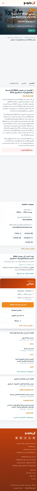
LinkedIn (16, 237)
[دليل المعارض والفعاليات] (27, 3)
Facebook (28, 233)
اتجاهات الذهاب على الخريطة (25, 273)
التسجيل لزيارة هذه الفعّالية (18, 304)
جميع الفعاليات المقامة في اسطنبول (24, 418)
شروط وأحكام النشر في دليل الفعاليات (26, 452)
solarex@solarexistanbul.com (22, 227)
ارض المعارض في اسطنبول (24, 26)
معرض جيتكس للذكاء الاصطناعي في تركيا (22, 394)
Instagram (27, 237)
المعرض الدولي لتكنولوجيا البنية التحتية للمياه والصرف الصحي (24, 360)
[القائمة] (3, 3)
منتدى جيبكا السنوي (28, 338)
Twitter (17, 233)
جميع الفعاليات (32, 446)
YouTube (28, 242)
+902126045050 (27, 219)
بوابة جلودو (33, 470)
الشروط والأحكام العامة (30, 488)
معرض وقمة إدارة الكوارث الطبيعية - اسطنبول (21, 384)
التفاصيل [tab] (31, 83)
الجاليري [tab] (24, 83)
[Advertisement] (18, 60)
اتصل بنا (33, 478)
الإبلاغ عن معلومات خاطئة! (27, 249)
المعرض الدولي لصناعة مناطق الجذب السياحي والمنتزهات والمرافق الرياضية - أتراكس (20, 406)
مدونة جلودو (32, 476)
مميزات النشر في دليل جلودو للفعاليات (26, 459)
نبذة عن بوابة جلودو (31, 472)
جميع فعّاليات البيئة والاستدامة (25, 372)
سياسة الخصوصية (18, 488)
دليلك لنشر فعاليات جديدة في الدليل (26, 462)
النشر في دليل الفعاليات (29, 449)
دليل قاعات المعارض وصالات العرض (26, 443)
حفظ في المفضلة (17, 310)
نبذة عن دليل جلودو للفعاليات (28, 456)
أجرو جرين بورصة (29, 348)
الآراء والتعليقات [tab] (14, 83)
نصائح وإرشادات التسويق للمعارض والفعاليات (24, 465)
